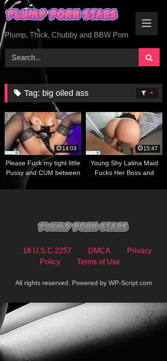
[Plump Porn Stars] (68, 16)
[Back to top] (138, 333)
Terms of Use (98, 262)
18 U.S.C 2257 (47, 251)
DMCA (99, 251)
